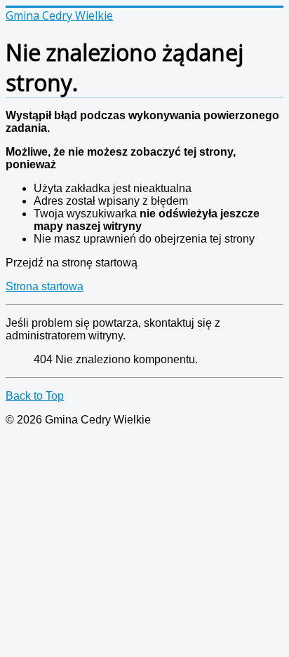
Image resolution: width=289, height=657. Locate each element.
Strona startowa (44, 286)
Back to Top (35, 396)
